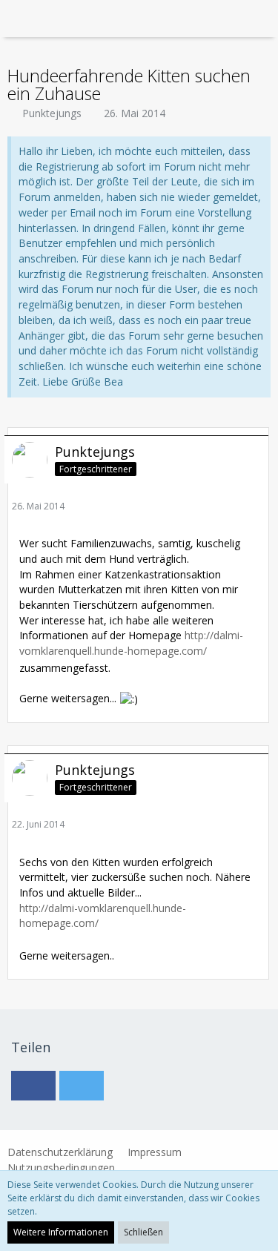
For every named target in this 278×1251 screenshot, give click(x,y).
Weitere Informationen (60, 1232)
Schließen (143, 1232)
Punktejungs (52, 113)
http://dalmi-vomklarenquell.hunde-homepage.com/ (131, 643)
